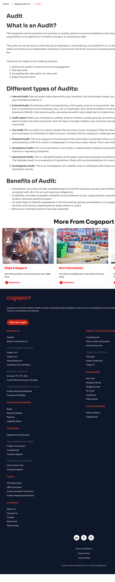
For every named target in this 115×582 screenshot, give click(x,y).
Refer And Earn (93, 413)
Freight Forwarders (16, 446)
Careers (10, 517)
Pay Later (90, 357)
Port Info (90, 378)
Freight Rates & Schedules (19, 391)
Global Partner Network (18, 435)
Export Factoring (94, 361)
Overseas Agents (15, 469)
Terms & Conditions (83, 549)
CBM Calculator (14, 487)
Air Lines (90, 391)
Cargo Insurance (94, 345)
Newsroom (12, 521)
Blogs (9, 409)
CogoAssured (92, 337)
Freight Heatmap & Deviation (20, 495)
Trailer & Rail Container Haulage (22, 380)
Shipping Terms (22, 4)
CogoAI (10, 337)
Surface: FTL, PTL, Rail (17, 376)
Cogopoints (92, 417)
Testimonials (13, 525)
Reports (10, 417)
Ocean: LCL (12, 357)
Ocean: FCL (12, 352)
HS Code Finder (14, 483)
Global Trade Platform (17, 341)
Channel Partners (15, 465)
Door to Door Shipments (98, 341)
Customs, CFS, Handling (18, 365)
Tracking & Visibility (16, 395)
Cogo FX (90, 365)
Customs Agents (15, 454)
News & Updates (14, 413)
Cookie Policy (84, 558)
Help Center (92, 399)
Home (6, 4)
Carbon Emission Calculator (20, 491)
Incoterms (91, 395)
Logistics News (14, 421)
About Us (11, 509)
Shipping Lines (93, 387)
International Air (15, 361)
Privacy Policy (84, 553)
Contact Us (12, 513)
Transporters (13, 450)
